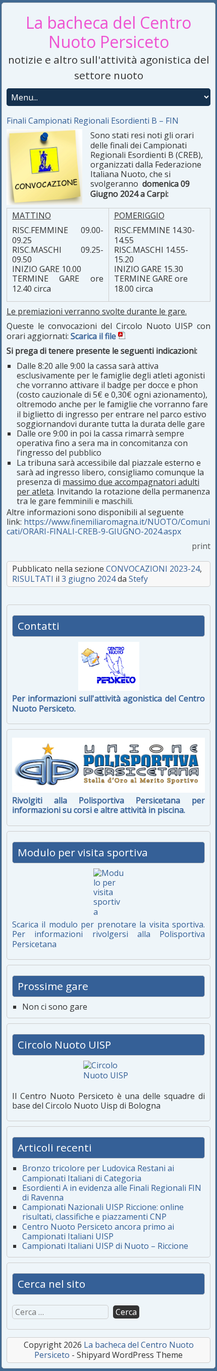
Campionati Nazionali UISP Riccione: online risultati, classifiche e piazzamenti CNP (103, 1211)
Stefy (138, 578)
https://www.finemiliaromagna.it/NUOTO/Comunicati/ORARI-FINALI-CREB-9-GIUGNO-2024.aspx (108, 526)
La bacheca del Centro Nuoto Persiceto (108, 32)
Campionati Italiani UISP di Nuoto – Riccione (105, 1245)
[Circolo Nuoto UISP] (108, 1074)
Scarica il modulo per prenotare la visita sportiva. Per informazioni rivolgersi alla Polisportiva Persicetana (108, 934)
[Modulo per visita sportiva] (108, 892)
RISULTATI (32, 578)
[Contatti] (108, 666)
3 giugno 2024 (89, 578)
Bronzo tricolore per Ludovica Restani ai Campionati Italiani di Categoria (98, 1173)
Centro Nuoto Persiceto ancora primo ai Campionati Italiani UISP (98, 1231)
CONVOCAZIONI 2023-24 (153, 568)
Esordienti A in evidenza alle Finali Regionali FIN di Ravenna (111, 1192)
